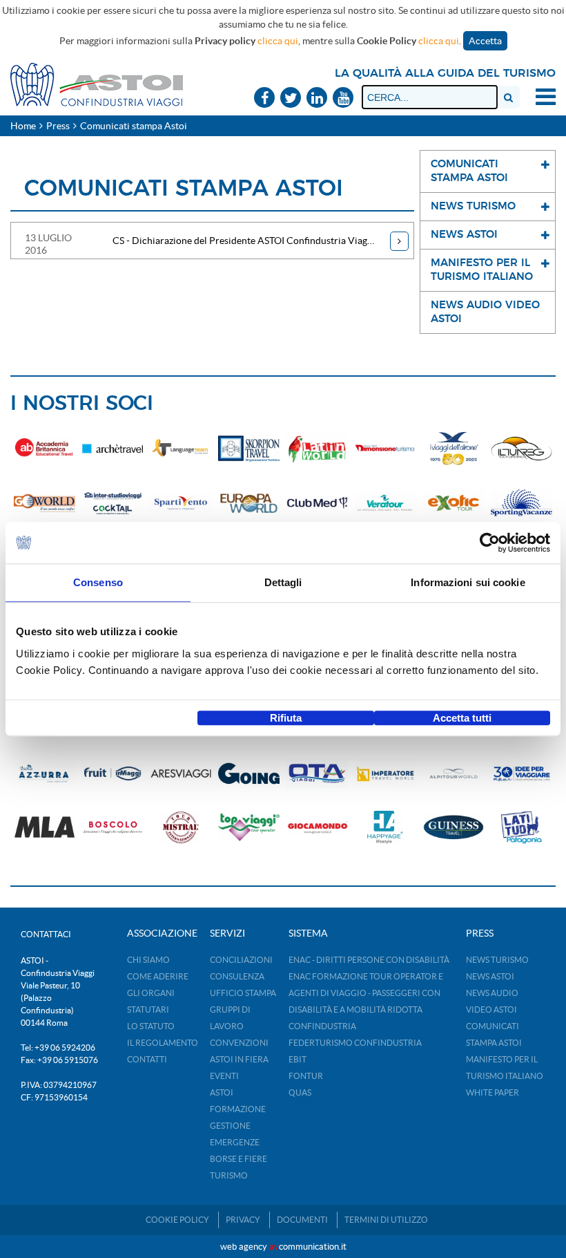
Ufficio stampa (243, 992)
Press (58, 125)
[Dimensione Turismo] (385, 448)
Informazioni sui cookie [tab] (468, 582)
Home (23, 125)
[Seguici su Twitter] (290, 98)
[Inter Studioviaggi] (113, 502)
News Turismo (497, 959)
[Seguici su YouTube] (343, 98)
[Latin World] (317, 448)
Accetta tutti (462, 718)
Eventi (224, 1075)
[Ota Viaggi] (317, 773)
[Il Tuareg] (521, 448)
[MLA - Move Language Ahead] (44, 827)
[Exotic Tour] (454, 502)
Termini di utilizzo (386, 1219)
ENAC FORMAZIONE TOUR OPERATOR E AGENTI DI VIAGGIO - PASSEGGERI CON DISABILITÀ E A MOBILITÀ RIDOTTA (366, 993)
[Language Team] (181, 448)
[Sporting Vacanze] (521, 502)
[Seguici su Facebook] (264, 98)
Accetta (485, 40)
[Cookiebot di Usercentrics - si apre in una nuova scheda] (489, 542)
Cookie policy (177, 1219)
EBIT (297, 1059)
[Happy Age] (385, 827)
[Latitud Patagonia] (521, 827)
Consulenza (237, 976)
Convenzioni (239, 1042)
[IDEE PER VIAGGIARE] (521, 773)
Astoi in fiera (239, 1059)
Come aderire (157, 976)
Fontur (306, 1075)
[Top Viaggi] (249, 827)
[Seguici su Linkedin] (316, 98)
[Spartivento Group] (181, 502)
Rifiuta (286, 718)
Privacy (243, 1219)
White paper (492, 1092)
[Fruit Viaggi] (113, 773)
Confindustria (322, 1026)
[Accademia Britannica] (44, 448)
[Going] (249, 773)
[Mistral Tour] (181, 827)
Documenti (302, 1219)
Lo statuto (151, 1026)
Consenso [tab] (98, 582)
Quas (300, 1092)
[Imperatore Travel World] (385, 773)
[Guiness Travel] (454, 827)
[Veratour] (385, 502)
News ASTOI (490, 976)
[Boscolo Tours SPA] (113, 827)
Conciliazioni (241, 959)
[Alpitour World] (454, 773)
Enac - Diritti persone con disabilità (369, 959)
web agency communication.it (283, 1246)
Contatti (147, 1059)
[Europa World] (249, 502)
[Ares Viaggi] (181, 773)
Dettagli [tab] (283, 582)
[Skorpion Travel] (249, 448)
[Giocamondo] (317, 827)
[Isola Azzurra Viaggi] (44, 773)
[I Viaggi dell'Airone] (454, 448)
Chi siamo (148, 959)
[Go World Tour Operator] (44, 502)
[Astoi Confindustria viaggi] (96, 83)
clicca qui (277, 40)
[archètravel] (113, 448)
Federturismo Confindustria (355, 1042)
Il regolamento (162, 1042)
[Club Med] (317, 502)
